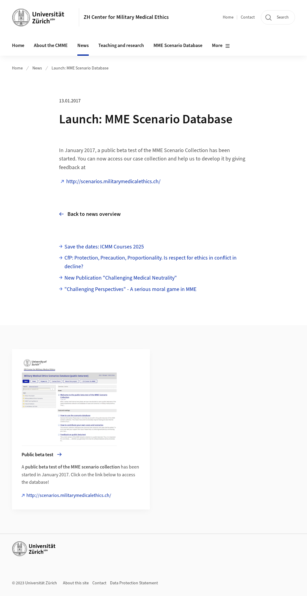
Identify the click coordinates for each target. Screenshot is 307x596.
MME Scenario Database (178, 45)
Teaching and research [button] (121, 45)
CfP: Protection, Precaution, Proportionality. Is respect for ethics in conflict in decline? (150, 262)
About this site (76, 583)
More (217, 45)
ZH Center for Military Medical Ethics (126, 17)
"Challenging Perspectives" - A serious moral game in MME (130, 289)
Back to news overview (94, 214)
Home (228, 17)
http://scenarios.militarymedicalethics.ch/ (113, 181)
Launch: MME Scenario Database (80, 68)
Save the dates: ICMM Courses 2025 (104, 247)
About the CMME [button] (51, 45)
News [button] (83, 45)
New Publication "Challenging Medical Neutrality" (120, 278)
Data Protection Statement (134, 583)
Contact (248, 17)
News (37, 68)
